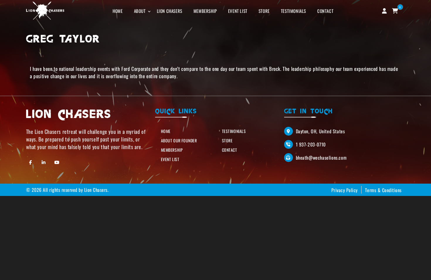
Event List (170, 159)
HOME (118, 11)
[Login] (384, 10)
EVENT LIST (237, 11)
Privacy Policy (344, 190)
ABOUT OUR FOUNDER (179, 140)
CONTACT (325, 11)
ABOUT (140, 11)
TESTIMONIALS (293, 11)
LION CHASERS (169, 11)
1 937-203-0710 (311, 144)
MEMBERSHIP (205, 11)
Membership (172, 150)
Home (166, 131)
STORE (264, 11)
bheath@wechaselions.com (321, 157)
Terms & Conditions (383, 190)
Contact (229, 150)
